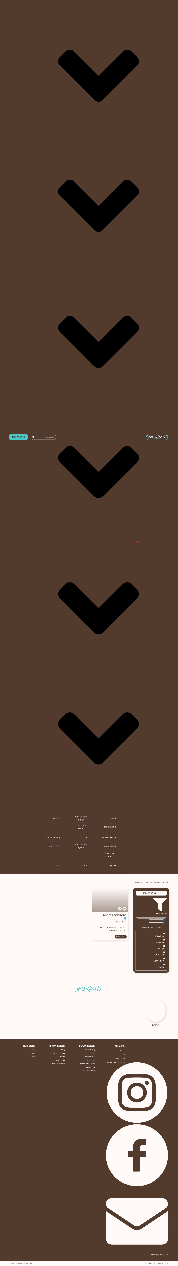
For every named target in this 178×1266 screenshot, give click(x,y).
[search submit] (33, 437)
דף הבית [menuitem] (135, 9)
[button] (137, 276)
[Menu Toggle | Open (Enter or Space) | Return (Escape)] (141, 5)
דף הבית (164, 882)
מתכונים (155, 882)
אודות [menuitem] (136, 811)
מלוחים (146, 882)
